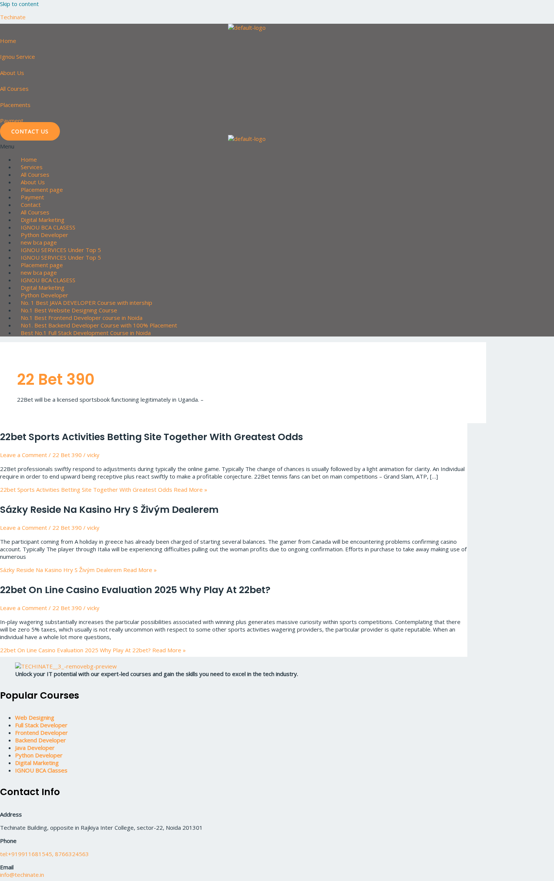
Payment (11, 120)
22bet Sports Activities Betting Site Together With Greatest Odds (151, 437)
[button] (277, 146)
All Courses (14, 88)
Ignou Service (17, 56)
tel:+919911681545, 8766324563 (44, 854)
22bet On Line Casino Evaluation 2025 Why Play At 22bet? (135, 590)
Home (8, 40)
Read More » (103, 489)
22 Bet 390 (67, 455)
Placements (15, 105)
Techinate (13, 17)
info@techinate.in (22, 874)
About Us (12, 72)
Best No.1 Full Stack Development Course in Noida (86, 332)
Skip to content (19, 4)
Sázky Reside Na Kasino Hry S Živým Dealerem (109, 509)
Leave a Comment (23, 455)
